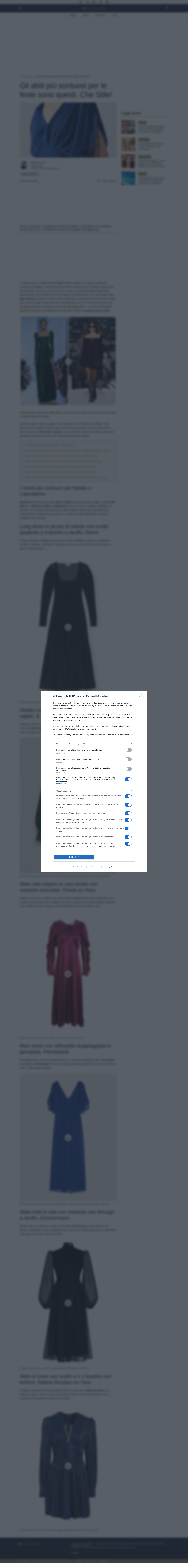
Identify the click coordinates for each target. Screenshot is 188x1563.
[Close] (141, 696)
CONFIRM (74, 857)
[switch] (128, 750)
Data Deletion (78, 867)
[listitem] (94, 743)
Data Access (94, 867)
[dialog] (94, 781)
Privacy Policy (110, 867)
